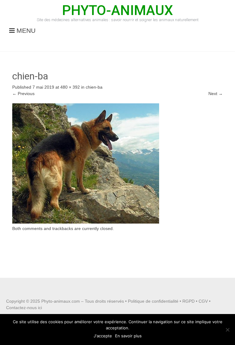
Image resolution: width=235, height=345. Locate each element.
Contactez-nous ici (24, 307)
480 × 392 (70, 87)
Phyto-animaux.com (60, 301)
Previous (23, 93)
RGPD (188, 301)
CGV (203, 301)
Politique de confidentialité (153, 301)
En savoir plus (128, 335)
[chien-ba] (85, 222)
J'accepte (103, 335)
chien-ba (94, 87)
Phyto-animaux (117, 10)
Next (215, 93)
